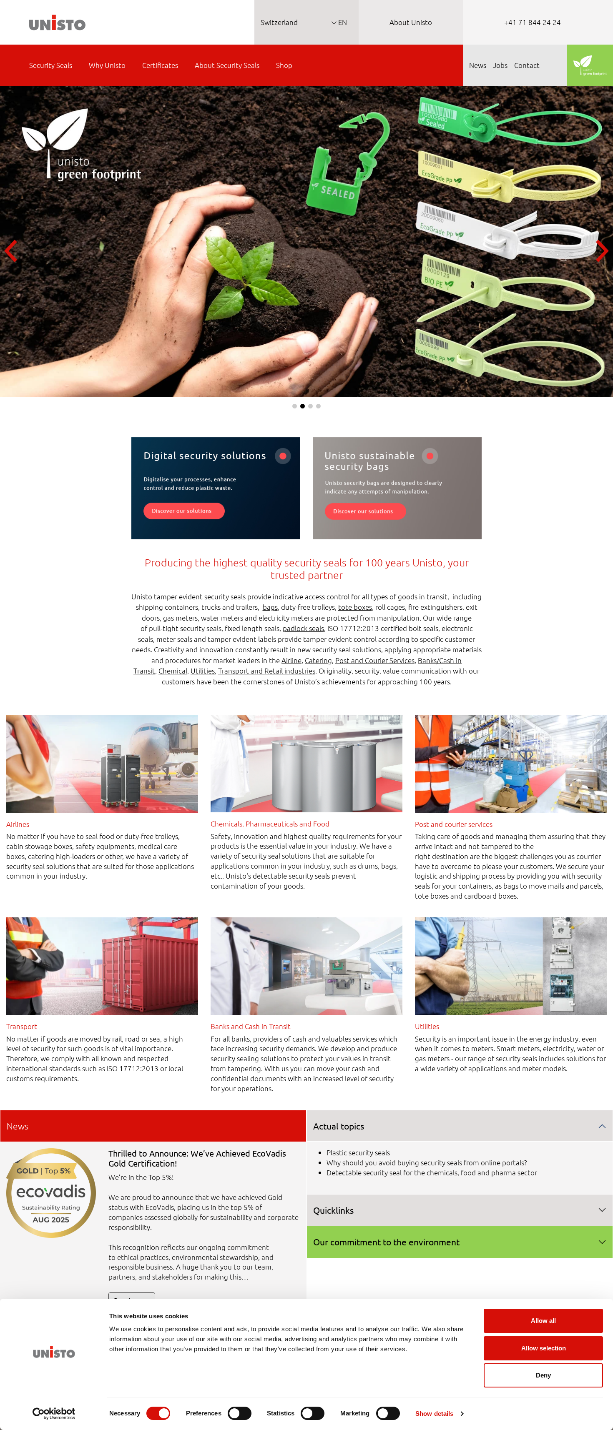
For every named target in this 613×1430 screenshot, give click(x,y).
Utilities (203, 670)
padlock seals (303, 628)
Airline (291, 660)
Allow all (543, 1320)
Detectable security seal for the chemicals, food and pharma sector (432, 1172)
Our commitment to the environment (386, 1241)
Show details (434, 1413)
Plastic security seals (359, 1152)
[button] (294, 406)
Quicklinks (333, 1210)
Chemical (172, 670)
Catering (318, 660)
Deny (543, 1375)
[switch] (239, 1413)
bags (270, 606)
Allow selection (543, 1348)
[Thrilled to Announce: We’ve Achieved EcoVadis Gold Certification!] (51, 1192)
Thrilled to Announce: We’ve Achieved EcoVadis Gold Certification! (197, 1158)
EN (342, 22)
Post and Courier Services (375, 660)
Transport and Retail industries (266, 670)
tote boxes (355, 606)
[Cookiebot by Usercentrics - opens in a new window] (54, 1413)
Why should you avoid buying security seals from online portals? (427, 1162)
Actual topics (338, 1125)
